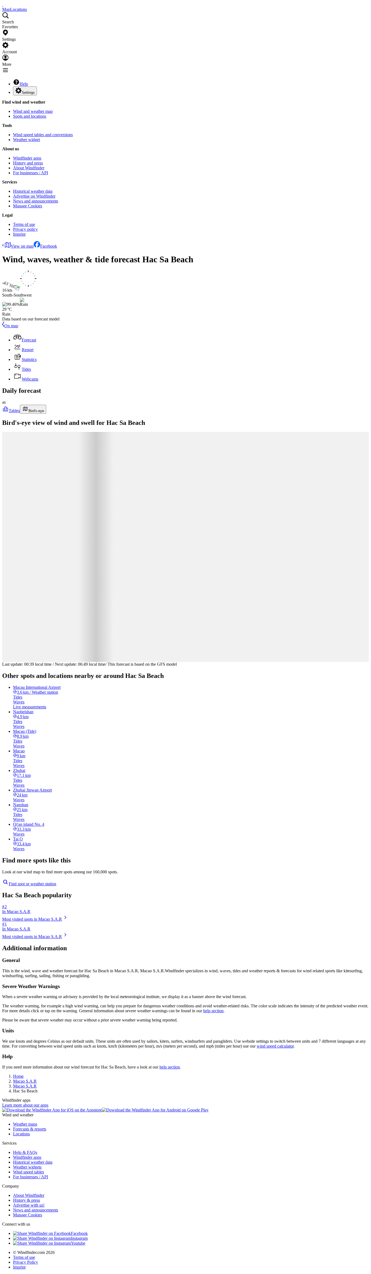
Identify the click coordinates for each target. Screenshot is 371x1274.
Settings (28, 93)
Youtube (78, 1243)
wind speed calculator (275, 1046)
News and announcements (35, 201)
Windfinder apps (27, 158)
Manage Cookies (27, 206)
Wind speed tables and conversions (43, 134)
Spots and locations (29, 116)
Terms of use (24, 224)
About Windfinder (28, 168)
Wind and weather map (33, 111)
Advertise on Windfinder (34, 196)
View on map (22, 246)
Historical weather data (32, 191)
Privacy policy (25, 229)
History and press (28, 163)
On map (11, 325)
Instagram (79, 1238)
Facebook (48, 246)
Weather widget (26, 139)
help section (213, 1010)
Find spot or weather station (32, 883)
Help (24, 84)
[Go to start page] (2, 4)
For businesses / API (30, 172)
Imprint (19, 234)
